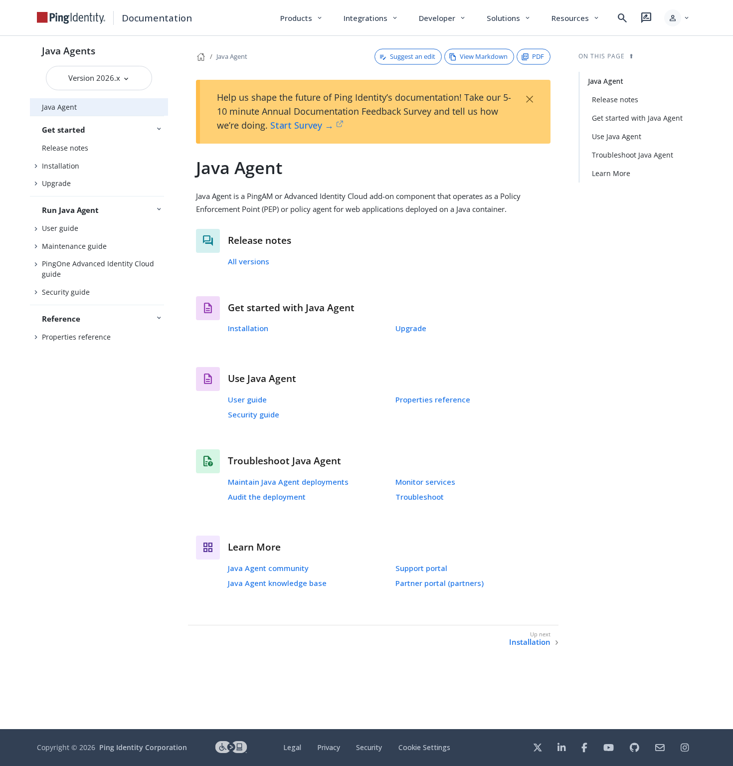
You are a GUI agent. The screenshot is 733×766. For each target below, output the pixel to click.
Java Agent (59, 107)
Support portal (421, 568)
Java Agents (68, 50)
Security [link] (369, 747)
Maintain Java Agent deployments (288, 482)
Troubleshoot (419, 497)
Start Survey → (302, 125)
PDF (538, 56)
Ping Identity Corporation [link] (143, 747)
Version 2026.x (95, 78)
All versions (248, 261)
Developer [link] (443, 18)
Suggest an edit (412, 56)
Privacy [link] (328, 747)
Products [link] (302, 18)
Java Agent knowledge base (277, 583)
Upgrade (56, 183)
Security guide (66, 292)
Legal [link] (292, 747)
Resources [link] (575, 18)
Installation (60, 166)
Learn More (611, 173)
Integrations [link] (371, 18)
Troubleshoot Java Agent (632, 155)
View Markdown (484, 56)
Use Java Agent (616, 136)
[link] (71, 18)
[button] (677, 17)
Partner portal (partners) (439, 583)
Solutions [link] (509, 18)
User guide (60, 228)
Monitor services (425, 482)
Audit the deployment (267, 497)
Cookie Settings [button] (424, 747)
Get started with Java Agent (637, 118)
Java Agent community (268, 568)
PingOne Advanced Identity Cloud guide (98, 269)
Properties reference (76, 337)
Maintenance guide (74, 246)
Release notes (65, 148)
